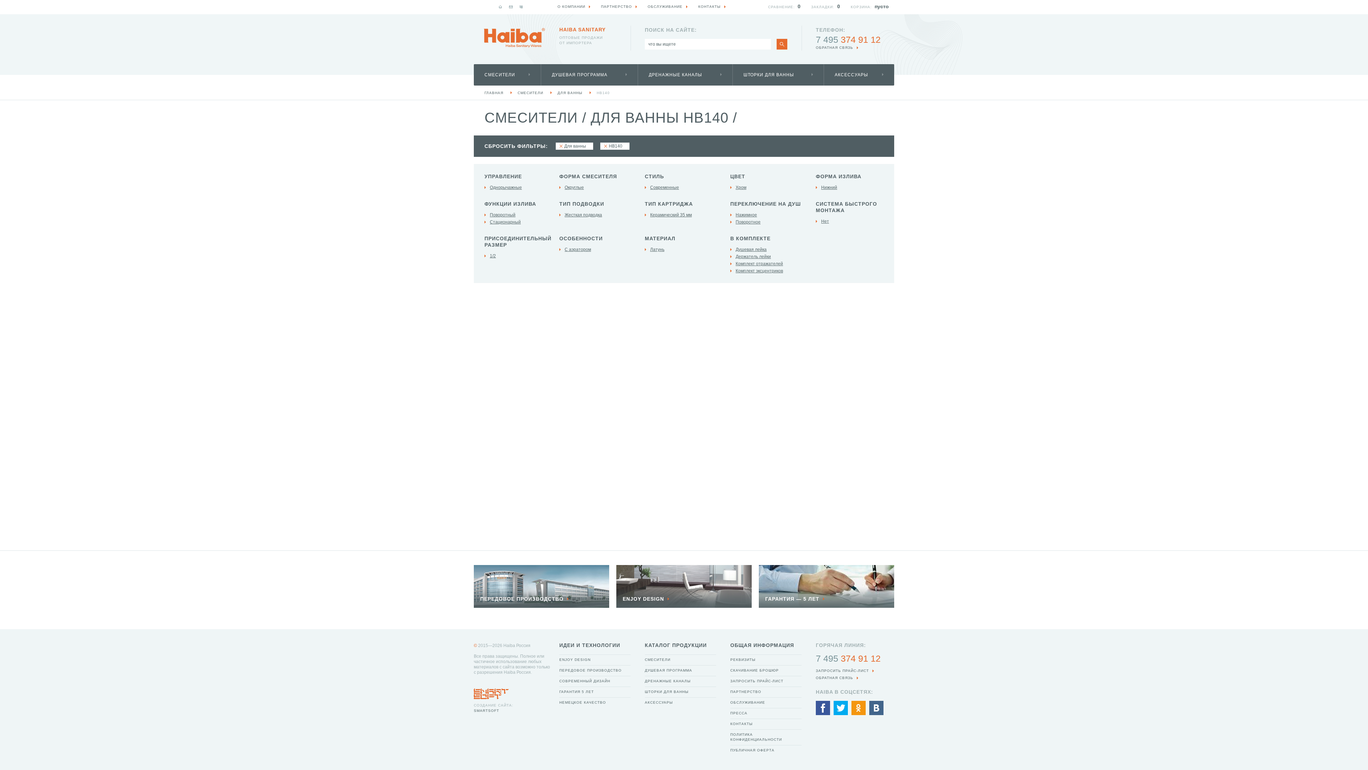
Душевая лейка (751, 249)
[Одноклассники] (858, 708)
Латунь (657, 249)
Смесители (499, 74)
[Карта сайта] (521, 6)
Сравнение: (781, 7)
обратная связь (834, 48)
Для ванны (570, 93)
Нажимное (746, 214)
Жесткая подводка (583, 214)
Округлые (574, 187)
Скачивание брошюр (754, 670)
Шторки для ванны (768, 74)
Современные (664, 187)
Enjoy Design (575, 660)
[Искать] (782, 44)
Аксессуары (851, 74)
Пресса (738, 713)
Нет (825, 221)
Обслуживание (747, 702)
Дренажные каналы (675, 74)
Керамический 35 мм (671, 214)
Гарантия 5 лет (576, 692)
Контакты (741, 724)
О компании (571, 7)
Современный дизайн (584, 681)
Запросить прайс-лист (756, 681)
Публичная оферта (752, 750)
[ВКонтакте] (876, 708)
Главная (493, 93)
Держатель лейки (753, 256)
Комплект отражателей (759, 263)
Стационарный (505, 222)
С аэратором (578, 249)
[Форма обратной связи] (511, 6)
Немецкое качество (582, 702)
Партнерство (745, 692)
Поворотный (502, 214)
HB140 (603, 93)
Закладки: (822, 7)
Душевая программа (579, 74)
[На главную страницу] (514, 38)
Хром (741, 187)
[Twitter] (841, 708)
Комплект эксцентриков (759, 270)
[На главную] (500, 6)
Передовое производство (590, 670)
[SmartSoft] (491, 692)
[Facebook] (823, 708)
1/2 (493, 255)
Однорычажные (506, 187)
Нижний (829, 187)
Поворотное (748, 222)
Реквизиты (743, 660)
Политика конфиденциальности (756, 737)
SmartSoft (486, 711)
